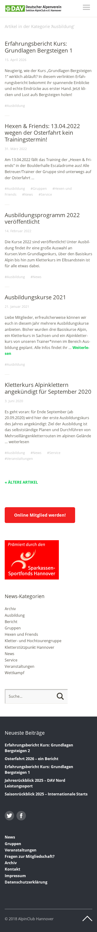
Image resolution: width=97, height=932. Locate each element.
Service (46, 194)
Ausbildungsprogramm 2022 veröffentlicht (42, 218)
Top (87, 918)
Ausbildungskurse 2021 (35, 297)
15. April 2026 (15, 59)
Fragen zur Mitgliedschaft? (30, 856)
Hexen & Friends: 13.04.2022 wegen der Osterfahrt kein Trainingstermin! (42, 132)
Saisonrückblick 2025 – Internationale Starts (46, 794)
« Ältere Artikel (21, 482)
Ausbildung (16, 105)
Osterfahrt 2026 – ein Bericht (31, 758)
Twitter (9, 815)
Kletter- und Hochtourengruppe (33, 640)
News (28, 194)
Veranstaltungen (20, 458)
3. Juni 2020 (14, 401)
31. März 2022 (16, 148)
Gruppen (40, 188)
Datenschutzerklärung (26, 882)
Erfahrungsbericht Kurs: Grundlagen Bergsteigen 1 (39, 47)
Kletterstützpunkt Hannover (29, 647)
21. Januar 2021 (17, 306)
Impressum (15, 875)
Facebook (21, 815)
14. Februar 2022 (18, 231)
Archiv (10, 608)
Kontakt (12, 869)
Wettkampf (14, 672)
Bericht (11, 621)
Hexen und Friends (21, 634)
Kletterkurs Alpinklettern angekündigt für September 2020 (48, 388)
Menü (86, 7)
